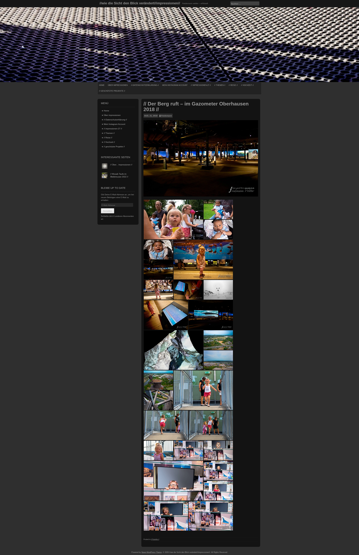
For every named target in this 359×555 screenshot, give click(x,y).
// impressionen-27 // (201, 85)
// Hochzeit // (247, 85)
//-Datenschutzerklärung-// (145, 85)
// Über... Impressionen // (121, 165)
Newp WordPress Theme (151, 552)
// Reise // (233, 85)
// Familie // (155, 539)
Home (101, 85)
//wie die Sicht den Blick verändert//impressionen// (140, 3)
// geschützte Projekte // (112, 91)
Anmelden (107, 211)
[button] (173, 219)
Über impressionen (118, 85)
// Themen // (219, 85)
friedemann (166, 116)
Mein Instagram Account (174, 85)
